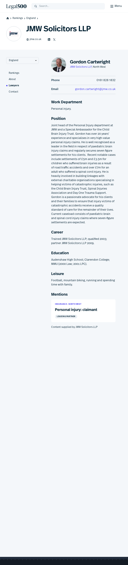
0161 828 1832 (106, 80)
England (31, 18)
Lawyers (14, 85)
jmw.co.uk (35, 39)
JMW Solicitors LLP (81, 67)
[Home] (16, 6)
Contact (13, 92)
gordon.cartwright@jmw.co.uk (95, 89)
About (12, 79)
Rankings (17, 18)
